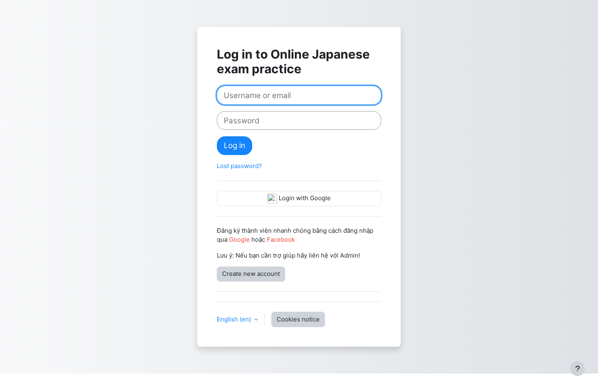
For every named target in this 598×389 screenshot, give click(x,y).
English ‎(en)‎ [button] (235, 319)
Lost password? (239, 166)
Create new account (251, 274)
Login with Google (304, 198)
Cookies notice (298, 319)
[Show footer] (577, 368)
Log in (234, 145)
